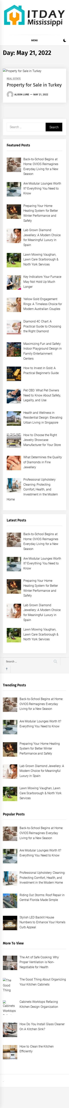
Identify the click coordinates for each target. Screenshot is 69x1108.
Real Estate (14, 78)
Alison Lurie (21, 94)
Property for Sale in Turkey (34, 85)
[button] (64, 41)
